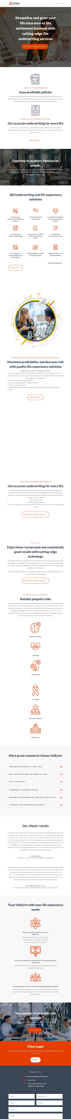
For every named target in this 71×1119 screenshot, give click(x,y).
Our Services (34, 140)
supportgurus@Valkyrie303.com (53, 1108)
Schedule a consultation (34, 46)
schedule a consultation (34, 637)
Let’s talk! (34, 1087)
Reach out (14, 268)
